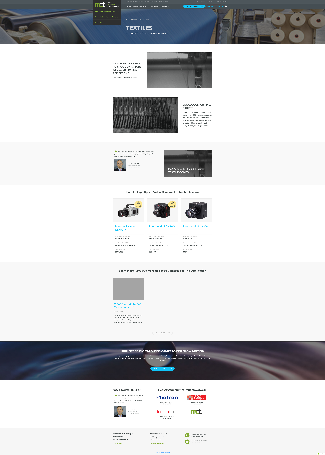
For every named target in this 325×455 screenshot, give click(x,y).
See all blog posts (162, 333)
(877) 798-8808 (118, 437)
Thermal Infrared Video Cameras (106, 17)
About (203, 2)
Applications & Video (139, 6)
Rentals (128, 6)
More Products (100, 22)
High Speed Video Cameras (105, 12)
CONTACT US (117, 443)
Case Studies (154, 6)
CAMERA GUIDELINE (157, 443)
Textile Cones (178, 172)
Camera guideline (214, 6)
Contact (209, 2)
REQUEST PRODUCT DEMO (162, 369)
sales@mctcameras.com (120, 439)
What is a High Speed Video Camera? (128, 305)
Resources (164, 6)
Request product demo (194, 6)
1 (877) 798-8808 (222, 2)
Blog (198, 2)
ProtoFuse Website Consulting (162, 452)
